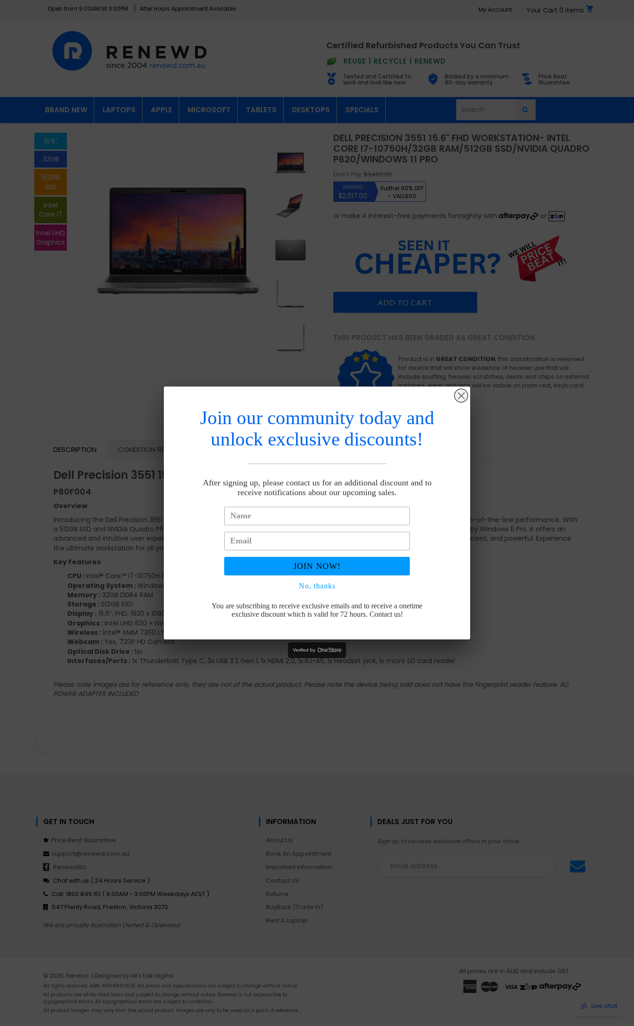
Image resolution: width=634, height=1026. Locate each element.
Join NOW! (317, 566)
